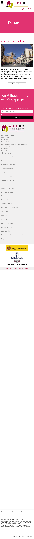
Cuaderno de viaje (7, 188)
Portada (3, 37)
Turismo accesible (7, 180)
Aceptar (15, 536)
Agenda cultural (7, 157)
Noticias (4, 196)
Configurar (29, 536)
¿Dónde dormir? (7, 168)
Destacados (10, 37)
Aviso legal (5, 215)
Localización (5, 231)
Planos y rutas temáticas (9, 208)
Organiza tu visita (7, 161)
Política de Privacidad (26, 114)
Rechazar (22, 536)
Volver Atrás (21, 84)
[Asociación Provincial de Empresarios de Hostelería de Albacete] (17, 4)
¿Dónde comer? (7, 176)
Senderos (4, 184)
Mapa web (5, 239)
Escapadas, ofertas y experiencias (12, 235)
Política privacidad (7, 223)
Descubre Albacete (8, 165)
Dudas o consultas (7, 192)
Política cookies (6, 227)
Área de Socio (27, 9)
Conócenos (5, 219)
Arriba (12, 84)
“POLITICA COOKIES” (21, 531)
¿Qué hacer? (5, 172)
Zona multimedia (7, 204)
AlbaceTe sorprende (8, 153)
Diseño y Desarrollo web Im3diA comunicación (17, 268)
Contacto (4, 211)
